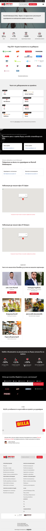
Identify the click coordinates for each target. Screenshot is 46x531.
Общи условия (26, 492)
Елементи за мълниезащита (29, 485)
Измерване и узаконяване (28, 474)
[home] (7, 4)
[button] (43, 4)
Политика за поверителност (29, 494)
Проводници (25, 483)
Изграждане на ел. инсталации (9, 490)
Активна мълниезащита (28, 465)
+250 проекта (17, 121)
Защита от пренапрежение (28, 470)
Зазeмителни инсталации (28, 472)
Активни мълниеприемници (28, 478)
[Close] (26, 195)
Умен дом (5, 465)
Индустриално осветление (8, 470)
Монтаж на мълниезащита (8, 492)
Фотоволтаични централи (8, 472)
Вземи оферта (33, 4)
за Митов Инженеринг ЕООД (28, 490)
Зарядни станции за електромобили (10, 474)
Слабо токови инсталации (8, 483)
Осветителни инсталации (8, 485)
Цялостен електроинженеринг (9, 478)
